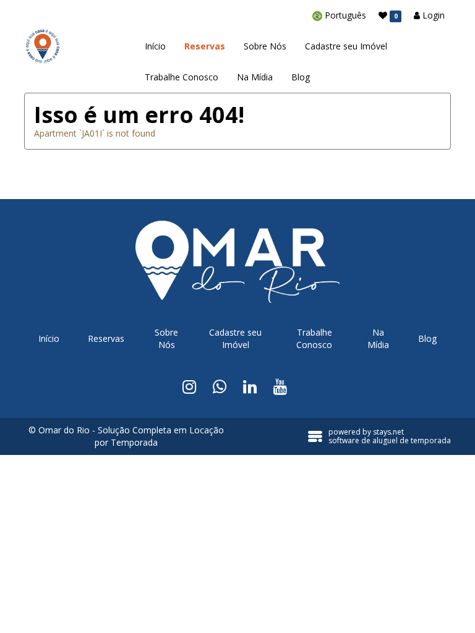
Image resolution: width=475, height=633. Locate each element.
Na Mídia (255, 77)
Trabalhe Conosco (181, 77)
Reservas (204, 46)
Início (155, 46)
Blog (300, 77)
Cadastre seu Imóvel (346, 46)
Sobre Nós (265, 46)
